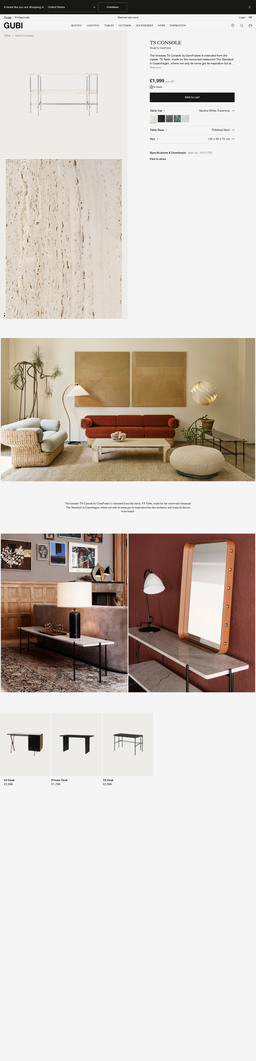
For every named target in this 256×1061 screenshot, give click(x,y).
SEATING (76, 25)
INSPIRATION (178, 25)
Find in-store (158, 159)
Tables (7, 35)
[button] (250, 25)
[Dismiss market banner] (249, 7)
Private (7, 17)
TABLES (109, 25)
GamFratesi (165, 47)
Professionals (22, 17)
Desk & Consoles (24, 35)
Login (242, 17)
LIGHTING (93, 25)
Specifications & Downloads (168, 152)
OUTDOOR (125, 25)
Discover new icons (128, 17)
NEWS (161, 25)
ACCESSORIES (144, 25)
